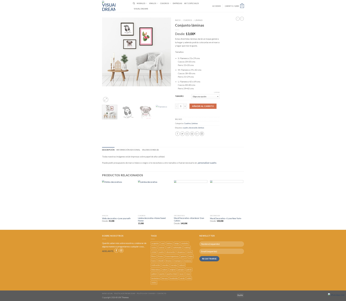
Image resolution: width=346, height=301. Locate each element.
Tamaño (179, 96)
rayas (181, 274)
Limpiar (217, 92)
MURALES (141, 3)
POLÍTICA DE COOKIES (146, 293)
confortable (177, 248)
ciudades (184, 243)
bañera (169, 243)
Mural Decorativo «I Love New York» (225, 218)
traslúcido (174, 278)
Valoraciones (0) (150, 150)
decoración (193, 128)
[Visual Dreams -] (109, 6)
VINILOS (152, 3)
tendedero (156, 278)
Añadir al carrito (203, 106)
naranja (174, 265)
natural (182, 265)
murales (165, 265)
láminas (201, 128)
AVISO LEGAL (107, 293)
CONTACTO (161, 293)
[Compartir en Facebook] (177, 133)
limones (169, 261)
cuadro (185, 128)
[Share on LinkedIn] (202, 133)
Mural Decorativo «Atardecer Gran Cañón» (189, 219)
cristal (154, 252)
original (172, 269)
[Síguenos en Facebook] (116, 250)
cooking (187, 248)
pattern (154, 274)
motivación (156, 265)
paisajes (181, 269)
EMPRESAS (177, 3)
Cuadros (187, 20)
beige (177, 243)
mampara (178, 261)
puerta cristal (172, 274)
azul (162, 243)
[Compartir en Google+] (197, 133)
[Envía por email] (187, 133)
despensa (181, 252)
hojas (191, 256)
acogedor (155, 243)
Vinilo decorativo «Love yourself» (116, 218)
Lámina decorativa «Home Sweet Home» (152, 219)
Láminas (199, 20)
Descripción (108, 150)
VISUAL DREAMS (141, 9)
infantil (160, 261)
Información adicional (128, 150)
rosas (188, 274)
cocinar (161, 248)
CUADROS (164, 3)
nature (164, 269)
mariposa (187, 261)
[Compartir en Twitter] (182, 133)
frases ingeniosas (172, 256)
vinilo (189, 278)
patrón (189, 269)
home (154, 261)
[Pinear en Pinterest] (192, 133)
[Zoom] (105, 99)
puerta (161, 274)
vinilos (154, 283)
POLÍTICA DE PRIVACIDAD (124, 293)
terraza (165, 278)
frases (160, 256)
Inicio (178, 20)
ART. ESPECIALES (191, 3)
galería (183, 256)
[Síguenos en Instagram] (121, 250)
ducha (189, 252)
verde (182, 278)
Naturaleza (156, 269)
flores (154, 256)
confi (168, 248)
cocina (154, 248)
